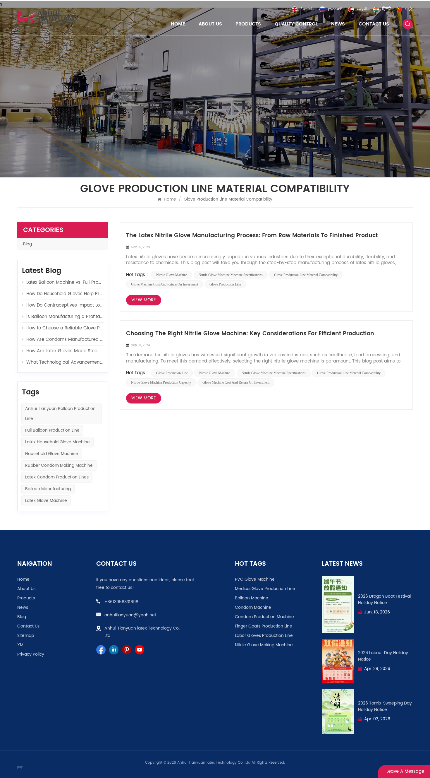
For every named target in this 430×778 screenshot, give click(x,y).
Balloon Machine (251, 598)
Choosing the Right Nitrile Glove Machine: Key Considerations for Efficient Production (250, 333)
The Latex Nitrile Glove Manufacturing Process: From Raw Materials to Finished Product (252, 235)
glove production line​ (225, 284)
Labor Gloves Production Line (264, 635)
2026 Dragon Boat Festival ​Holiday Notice (385, 599)
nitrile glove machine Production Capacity (161, 382)
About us (210, 24)
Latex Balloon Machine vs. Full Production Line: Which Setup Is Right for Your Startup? (65, 282)
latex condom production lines (57, 477)
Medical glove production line (265, 589)
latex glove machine (46, 500)
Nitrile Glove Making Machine (264, 645)
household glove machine (51, 453)
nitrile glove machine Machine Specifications (231, 275)
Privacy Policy (30, 654)
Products (248, 24)
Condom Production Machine (264, 617)
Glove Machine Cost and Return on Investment (164, 284)
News (338, 24)
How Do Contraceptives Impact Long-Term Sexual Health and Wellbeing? (65, 305)
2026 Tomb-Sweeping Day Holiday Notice (385, 706)
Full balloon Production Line (52, 430)
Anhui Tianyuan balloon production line (60, 413)
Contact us (374, 24)
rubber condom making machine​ (59, 465)
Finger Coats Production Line (263, 626)
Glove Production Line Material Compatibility (306, 275)
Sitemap (25, 635)
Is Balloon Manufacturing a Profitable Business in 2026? (65, 316)
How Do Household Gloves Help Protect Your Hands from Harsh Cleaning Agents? (65, 293)
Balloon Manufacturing (48, 488)
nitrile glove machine (171, 275)
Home (178, 24)
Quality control (296, 24)
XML (21, 645)
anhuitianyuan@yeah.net (130, 615)
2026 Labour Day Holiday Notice (383, 656)
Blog (27, 244)
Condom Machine (253, 607)
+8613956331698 (121, 602)
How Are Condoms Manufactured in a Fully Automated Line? (65, 339)
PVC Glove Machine (255, 579)
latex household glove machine (57, 442)
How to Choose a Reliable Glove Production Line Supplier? (65, 328)
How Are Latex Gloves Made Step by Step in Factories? (65, 351)
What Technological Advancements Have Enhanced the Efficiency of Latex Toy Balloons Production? (65, 362)
